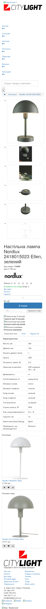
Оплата (7, 573)
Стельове (6, 33)
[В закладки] (8, 487)
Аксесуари (6, 71)
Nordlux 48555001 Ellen (12, 480)
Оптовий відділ (10, 579)
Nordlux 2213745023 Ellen (13, 539)
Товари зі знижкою (32, 573)
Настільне (6, 48)
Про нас (7, 571)
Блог (27, 579)
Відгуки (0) (34, 333)
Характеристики (10, 333)
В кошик (23, 305)
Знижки (28, 576)
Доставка (7, 576)
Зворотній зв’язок (11, 581)
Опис (24, 333)
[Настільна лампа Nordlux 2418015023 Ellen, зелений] (25, 121)
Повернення (9, 584)
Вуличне (5, 64)
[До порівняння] (13, 487)
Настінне (5, 41)
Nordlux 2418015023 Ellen (30, 94)
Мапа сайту (30, 584)
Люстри (5, 26)
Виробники (29, 571)
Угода (27, 581)
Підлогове (6, 56)
